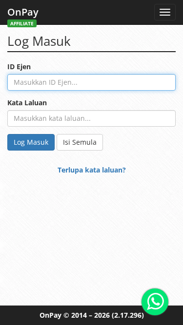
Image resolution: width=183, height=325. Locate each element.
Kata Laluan (27, 102)
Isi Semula (80, 142)
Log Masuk (31, 142)
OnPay (23, 14)
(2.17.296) (128, 315)
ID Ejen (19, 66)
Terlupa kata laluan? (92, 169)
